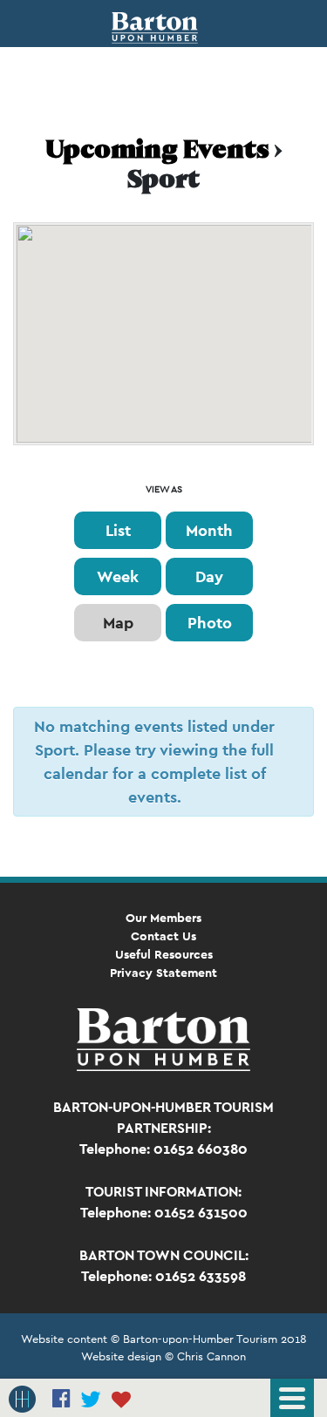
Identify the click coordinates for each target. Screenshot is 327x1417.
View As (164, 489)
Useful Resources (164, 954)
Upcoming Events (157, 151)
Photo (209, 623)
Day (209, 576)
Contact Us (163, 936)
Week (118, 576)
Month (209, 530)
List (118, 530)
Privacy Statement (163, 972)
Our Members (163, 917)
